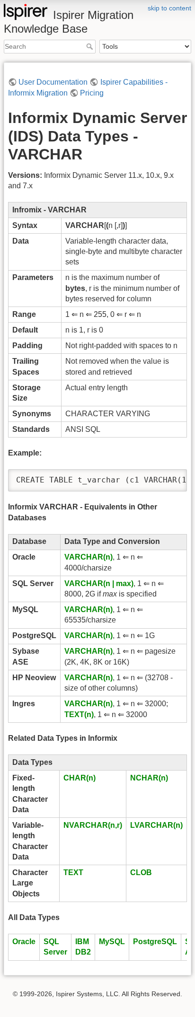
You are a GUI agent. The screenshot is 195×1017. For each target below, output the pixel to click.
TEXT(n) (79, 714)
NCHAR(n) (149, 778)
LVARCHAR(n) (156, 825)
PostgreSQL (155, 942)
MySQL (112, 942)
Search (90, 46)
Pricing (92, 93)
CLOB (141, 872)
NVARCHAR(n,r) (92, 825)
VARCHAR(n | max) (98, 583)
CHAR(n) (79, 778)
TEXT (73, 872)
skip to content (169, 8)
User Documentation (53, 82)
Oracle (23, 942)
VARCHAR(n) (88, 557)
